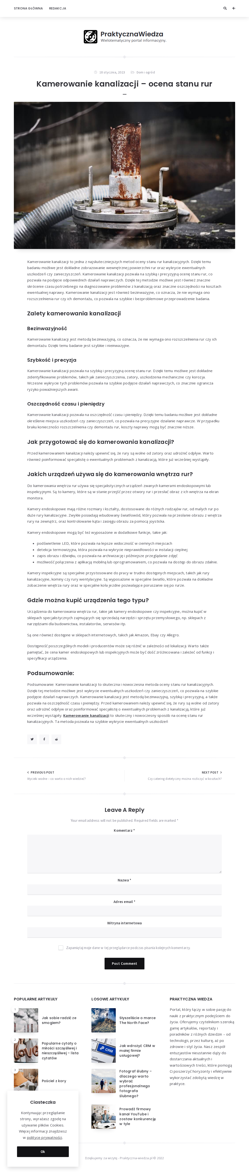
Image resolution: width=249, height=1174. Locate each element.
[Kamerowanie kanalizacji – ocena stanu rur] (124, 175)
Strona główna (28, 8)
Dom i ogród (146, 72)
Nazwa (124, 880)
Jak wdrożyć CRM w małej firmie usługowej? (137, 1050)
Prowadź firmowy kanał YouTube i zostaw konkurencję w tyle (137, 1116)
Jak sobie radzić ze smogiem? (59, 1020)
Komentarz (124, 830)
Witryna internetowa (124, 923)
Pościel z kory (54, 1080)
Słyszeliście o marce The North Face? (137, 1020)
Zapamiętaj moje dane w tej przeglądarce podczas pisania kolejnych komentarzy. (128, 947)
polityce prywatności (44, 1137)
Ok (43, 1151)
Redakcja (57, 8)
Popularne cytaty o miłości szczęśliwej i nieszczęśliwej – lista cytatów (60, 1051)
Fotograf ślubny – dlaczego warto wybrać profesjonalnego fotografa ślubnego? (135, 1083)
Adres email (124, 901)
